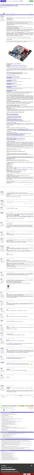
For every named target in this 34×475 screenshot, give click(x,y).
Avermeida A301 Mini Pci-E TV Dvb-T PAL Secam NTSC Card (14, 120)
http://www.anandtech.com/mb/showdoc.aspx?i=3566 (23, 133)
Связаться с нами (3, 471)
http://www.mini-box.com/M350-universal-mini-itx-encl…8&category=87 (23, 129)
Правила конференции (8, 471)
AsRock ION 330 (21, 32)
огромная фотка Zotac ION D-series (11, 86)
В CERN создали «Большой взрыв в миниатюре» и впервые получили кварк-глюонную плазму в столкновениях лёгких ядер (16, 441)
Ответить (32, 191)
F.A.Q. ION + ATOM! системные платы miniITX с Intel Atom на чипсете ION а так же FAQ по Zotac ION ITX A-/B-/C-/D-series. (16, 5)
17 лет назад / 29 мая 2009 (10, 258)
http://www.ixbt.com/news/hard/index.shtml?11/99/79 (13, 344)
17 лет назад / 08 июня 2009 (10, 385)
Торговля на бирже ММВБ (5, 415)
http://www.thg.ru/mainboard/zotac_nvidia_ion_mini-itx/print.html (16, 134)
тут (7, 121)
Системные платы (2, 3)
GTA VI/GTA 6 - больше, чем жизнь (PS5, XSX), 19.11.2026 (8, 430)
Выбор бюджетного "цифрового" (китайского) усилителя (8, 424)
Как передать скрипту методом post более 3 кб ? (7, 455)
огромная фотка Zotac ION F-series (11, 90)
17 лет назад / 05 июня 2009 (10, 338)
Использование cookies (4, 471)
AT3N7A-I (12, 181)
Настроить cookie (9, 471)
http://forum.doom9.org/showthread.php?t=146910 (21, 169)
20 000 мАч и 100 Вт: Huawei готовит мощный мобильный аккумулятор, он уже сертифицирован (13, 448)
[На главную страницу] (3, 1)
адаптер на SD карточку (13, 118)
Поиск (12, 471)
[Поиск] (28, 1)
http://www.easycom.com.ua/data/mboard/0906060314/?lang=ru (16, 138)
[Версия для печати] (30, 13)
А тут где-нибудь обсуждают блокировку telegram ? (8, 420)
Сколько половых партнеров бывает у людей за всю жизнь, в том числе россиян (11, 421)
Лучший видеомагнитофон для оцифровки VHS (7, 423)
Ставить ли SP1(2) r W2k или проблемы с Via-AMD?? (7, 453)
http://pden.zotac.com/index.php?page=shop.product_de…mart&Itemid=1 (16, 65)
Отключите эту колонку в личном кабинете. (6, 461)
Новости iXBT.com (3, 439)
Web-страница (2, 251)
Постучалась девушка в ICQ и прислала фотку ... (7, 456)
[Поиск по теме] (31, 13)
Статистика (16, 471)
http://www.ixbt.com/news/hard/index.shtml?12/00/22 (13, 358)
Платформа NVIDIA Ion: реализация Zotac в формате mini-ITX (16, 139)
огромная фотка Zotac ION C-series (11, 83)
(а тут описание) (8, 77)
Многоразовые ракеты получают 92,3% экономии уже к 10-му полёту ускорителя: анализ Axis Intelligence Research (15, 440)
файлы (3, 396)
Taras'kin (9, 220)
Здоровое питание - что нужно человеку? (7, 413)
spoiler (15, 395)
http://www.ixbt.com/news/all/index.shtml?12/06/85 (13, 117)
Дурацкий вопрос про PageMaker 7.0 (6, 454)
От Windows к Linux (4, 425)
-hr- (31, 395)
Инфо (30, 191)
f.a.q (1, 7)
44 (10, 13)
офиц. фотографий (17, 123)
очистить (6, 396)
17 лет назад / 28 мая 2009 (10, 191)
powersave (4, 7)
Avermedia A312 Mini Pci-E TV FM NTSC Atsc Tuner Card (14, 119)
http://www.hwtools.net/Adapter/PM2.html (12, 114)
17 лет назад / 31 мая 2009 (10, 292)
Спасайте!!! (3, 451)
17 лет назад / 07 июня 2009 (10, 356)
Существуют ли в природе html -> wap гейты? (7, 452)
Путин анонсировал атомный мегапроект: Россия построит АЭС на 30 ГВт (10, 446)
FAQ (13, 471)
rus (32, 395)
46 (12, 13)
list (24, 395)
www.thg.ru (10, 223)
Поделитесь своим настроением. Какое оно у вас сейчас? (8, 422)
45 (11, 13)
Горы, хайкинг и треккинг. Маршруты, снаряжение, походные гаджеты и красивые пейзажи (13, 433)
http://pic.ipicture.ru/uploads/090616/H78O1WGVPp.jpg (14, 73)
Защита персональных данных (15, 471)
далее (14, 13)
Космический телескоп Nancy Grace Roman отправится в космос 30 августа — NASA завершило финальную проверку (15, 447)
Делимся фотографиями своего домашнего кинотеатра (8, 414)
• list (22, 395)
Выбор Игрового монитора (5, 426)
